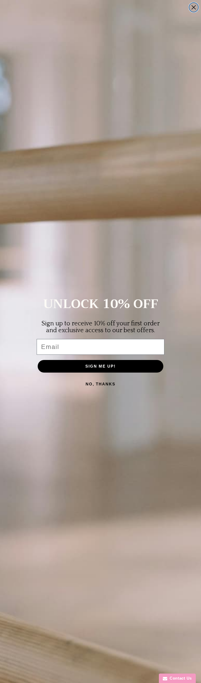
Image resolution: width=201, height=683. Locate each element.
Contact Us (179, 678)
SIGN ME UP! (100, 366)
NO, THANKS (100, 384)
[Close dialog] (193, 7)
